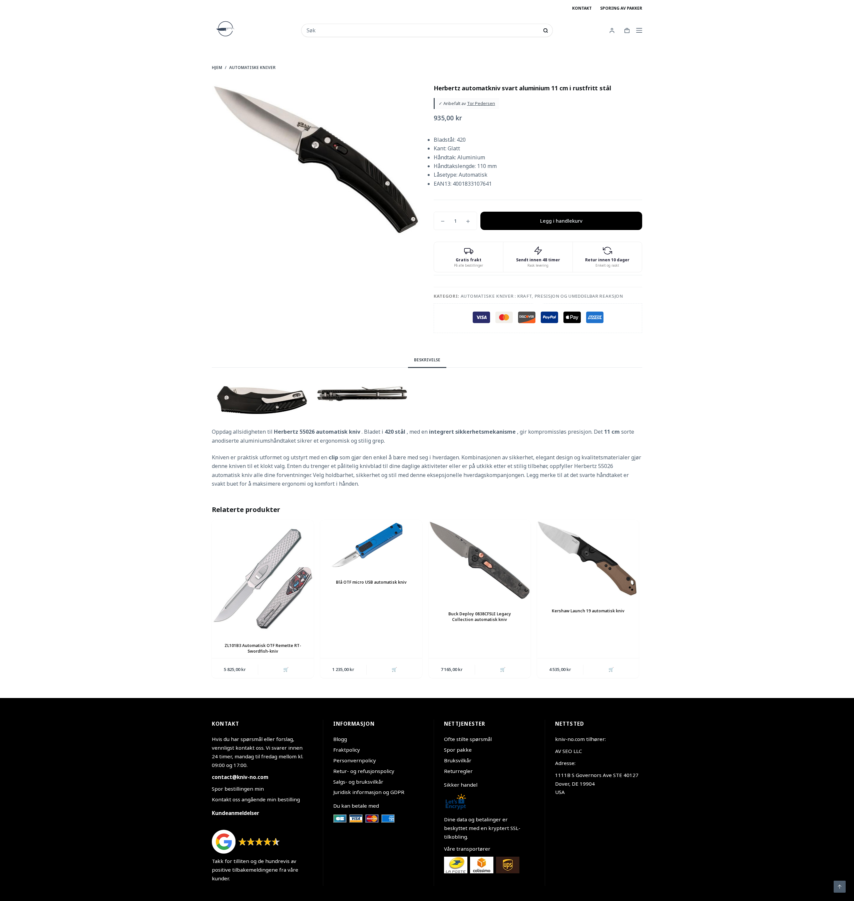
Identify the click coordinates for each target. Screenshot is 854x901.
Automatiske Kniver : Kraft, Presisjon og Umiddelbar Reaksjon (542, 296)
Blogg (340, 739)
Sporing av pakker (621, 8)
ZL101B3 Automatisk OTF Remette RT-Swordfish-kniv (263, 648)
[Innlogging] (611, 30)
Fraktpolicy (346, 749)
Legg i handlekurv (561, 220)
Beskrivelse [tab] (427, 360)
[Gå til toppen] (840, 887)
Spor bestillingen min (238, 788)
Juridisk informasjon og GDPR (368, 792)
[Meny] (639, 30)
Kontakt (582, 8)
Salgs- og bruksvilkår (358, 781)
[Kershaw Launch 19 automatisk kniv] (588, 558)
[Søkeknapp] (545, 30)
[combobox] (422, 30)
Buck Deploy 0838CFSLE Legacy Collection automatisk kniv (479, 616)
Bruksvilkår (457, 760)
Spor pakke (458, 749)
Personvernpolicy (354, 760)
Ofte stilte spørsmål (468, 739)
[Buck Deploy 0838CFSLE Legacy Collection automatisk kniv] (479, 560)
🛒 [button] (286, 669)
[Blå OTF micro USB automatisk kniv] (371, 544)
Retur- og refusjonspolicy (363, 771)
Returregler (458, 771)
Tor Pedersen (481, 103)
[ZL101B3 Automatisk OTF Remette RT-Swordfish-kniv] (263, 576)
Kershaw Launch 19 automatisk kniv (588, 611)
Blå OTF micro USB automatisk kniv (371, 582)
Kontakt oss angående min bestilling (256, 799)
